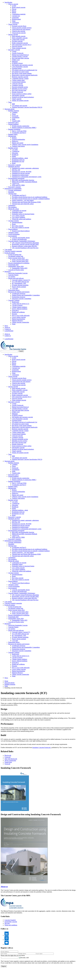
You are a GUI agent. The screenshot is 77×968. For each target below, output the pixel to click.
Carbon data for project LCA (20, 303)
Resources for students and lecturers (18, 292)
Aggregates (15, 17)
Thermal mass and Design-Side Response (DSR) (26, 202)
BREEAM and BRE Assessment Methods (24, 182)
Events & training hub (14, 254)
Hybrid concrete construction (20, 126)
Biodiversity (15, 302)
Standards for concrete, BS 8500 (21, 171)
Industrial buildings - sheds (20, 158)
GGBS (14, 5)
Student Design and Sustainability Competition (26, 295)
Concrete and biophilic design (21, 237)
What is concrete (13, 4)
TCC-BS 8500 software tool (20, 281)
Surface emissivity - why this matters (23, 200)
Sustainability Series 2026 (16, 266)
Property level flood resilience (21, 231)
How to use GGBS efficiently (21, 315)
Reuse (14, 224)
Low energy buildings (18, 217)
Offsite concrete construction (20, 322)
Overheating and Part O (19, 132)
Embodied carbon (17, 212)
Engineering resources (18, 297)
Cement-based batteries (19, 82)
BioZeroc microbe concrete (20, 77)
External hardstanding (18, 139)
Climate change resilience (19, 307)
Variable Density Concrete (20, 56)
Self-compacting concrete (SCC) (21, 44)
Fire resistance (12, 207)
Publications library (14, 290)
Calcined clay (16, 16)
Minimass (15, 61)
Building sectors (13, 148)
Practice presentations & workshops (18, 263)
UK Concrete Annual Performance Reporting (25, 243)
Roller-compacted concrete (20, 43)
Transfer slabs (16, 121)
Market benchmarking (18, 319)
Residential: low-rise (18, 161)
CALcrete (15, 288)
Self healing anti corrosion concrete (22, 65)
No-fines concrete (17, 41)
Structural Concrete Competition (21, 298)
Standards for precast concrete (21, 173)
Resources (8, 271)
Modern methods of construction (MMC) (24, 127)
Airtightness (11, 205)
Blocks (14, 11)
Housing (14, 314)
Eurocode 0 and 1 (13, 122)
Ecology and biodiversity (19, 239)
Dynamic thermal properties (20, 285)
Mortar (14, 12)
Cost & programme (14, 234)
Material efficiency (17, 320)
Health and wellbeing (18, 312)
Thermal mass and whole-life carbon (23, 204)
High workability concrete (20, 38)
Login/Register (9, 331)
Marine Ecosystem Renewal (20, 55)
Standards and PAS (14, 166)
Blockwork (8, 755)
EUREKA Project (17, 63)
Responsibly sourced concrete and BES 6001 (25, 244)
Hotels (14, 156)
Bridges (14, 138)
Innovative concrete (14, 50)
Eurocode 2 (15, 310)
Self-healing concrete (18, 95)
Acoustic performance (14, 190)
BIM (13, 104)
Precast (14, 9)
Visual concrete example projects (21, 27)
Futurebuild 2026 (13, 265)
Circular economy (13, 220)
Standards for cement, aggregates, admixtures (25, 168)
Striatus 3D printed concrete (20, 100)
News (6, 325)
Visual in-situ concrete (18, 31)
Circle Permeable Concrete (20, 66)
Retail (13, 163)
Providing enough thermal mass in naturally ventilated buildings (31, 198)
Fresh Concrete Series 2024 (16, 258)
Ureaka (14, 51)
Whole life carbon (13, 209)
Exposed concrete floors (19, 26)
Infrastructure (12, 136)
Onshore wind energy (18, 146)
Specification (8, 2)
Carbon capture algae (18, 80)
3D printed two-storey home (20, 72)
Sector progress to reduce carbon (21, 94)
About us (7, 327)
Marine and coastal (17, 143)
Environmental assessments (16, 178)
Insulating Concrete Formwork (41, 747)
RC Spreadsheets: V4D (19, 283)
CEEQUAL (15, 183)
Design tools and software (16, 278)
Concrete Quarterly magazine (13, 251)
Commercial (15, 151)
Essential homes (17, 68)
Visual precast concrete (19, 33)
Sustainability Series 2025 (19, 268)
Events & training (10, 253)
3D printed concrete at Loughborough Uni (24, 70)
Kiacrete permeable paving (20, 87)
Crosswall (7, 757)
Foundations (15, 117)
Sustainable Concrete (11, 921)
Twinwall (7, 764)
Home (6, 681)
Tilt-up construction (10, 760)
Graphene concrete (17, 85)
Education (15, 153)
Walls (13, 119)
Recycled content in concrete (20, 227)
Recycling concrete (17, 226)
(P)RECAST (16, 60)
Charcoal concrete (17, 83)
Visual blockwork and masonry (21, 29)
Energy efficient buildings (19, 309)
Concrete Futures (13, 275)
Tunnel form (8, 762)
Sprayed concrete (17, 46)
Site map (7, 923)
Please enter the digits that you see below (13, 955)
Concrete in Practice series (16, 270)
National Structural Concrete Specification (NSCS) (27, 107)
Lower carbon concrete (19, 317)
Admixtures (15, 22)
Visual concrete (12, 24)
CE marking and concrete (19, 105)
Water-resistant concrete (19, 48)
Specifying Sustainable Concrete (18, 273)
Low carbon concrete (18, 215)
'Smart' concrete (16, 99)
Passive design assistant (19, 287)
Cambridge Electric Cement (20, 78)
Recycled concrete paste (19, 90)
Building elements (13, 110)
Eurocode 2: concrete (14, 165)
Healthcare (15, 154)
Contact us (8, 329)
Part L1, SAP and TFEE (19, 131)
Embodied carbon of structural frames (23, 214)
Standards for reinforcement (20, 175)
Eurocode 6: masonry (14, 187)
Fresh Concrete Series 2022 (20, 261)
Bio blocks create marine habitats (22, 73)
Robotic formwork (17, 92)
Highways (15, 141)
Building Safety (13, 134)
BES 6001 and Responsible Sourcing (23, 180)
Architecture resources (18, 293)
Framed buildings (13, 124)
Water (13, 21)
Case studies (8, 249)
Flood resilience (13, 229)
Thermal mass (12, 193)
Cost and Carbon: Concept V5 (21, 280)
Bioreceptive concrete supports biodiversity (25, 75)
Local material (12, 236)
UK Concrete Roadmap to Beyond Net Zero (25, 248)
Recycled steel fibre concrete (20, 58)
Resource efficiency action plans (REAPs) (24, 246)
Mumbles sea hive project (19, 88)
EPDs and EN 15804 (18, 185)
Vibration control (13, 232)
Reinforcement (16, 19)
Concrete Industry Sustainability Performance (21, 241)
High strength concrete (18, 36)
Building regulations (14, 129)
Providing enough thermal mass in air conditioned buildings (29, 197)
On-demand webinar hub (15, 256)
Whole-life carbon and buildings (21, 219)
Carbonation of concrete (19, 210)
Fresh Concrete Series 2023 (20, 259)
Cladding (14, 112)
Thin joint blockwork (11, 759)
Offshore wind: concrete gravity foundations (25, 144)
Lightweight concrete (18, 39)
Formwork (15, 116)
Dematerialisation (17, 222)
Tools (10, 102)
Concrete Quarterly (10, 920)
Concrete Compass (13, 300)
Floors (14, 114)
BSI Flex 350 (16, 170)
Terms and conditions (11, 925)
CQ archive (11, 276)
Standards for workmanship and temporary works (26, 176)
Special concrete (13, 34)
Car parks (15, 149)
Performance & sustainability (13, 188)
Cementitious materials (18, 14)
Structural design (9, 109)
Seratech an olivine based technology (23, 97)
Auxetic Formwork (17, 53)
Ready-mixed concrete (18, 7)
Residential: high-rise (18, 160)
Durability (11, 192)
